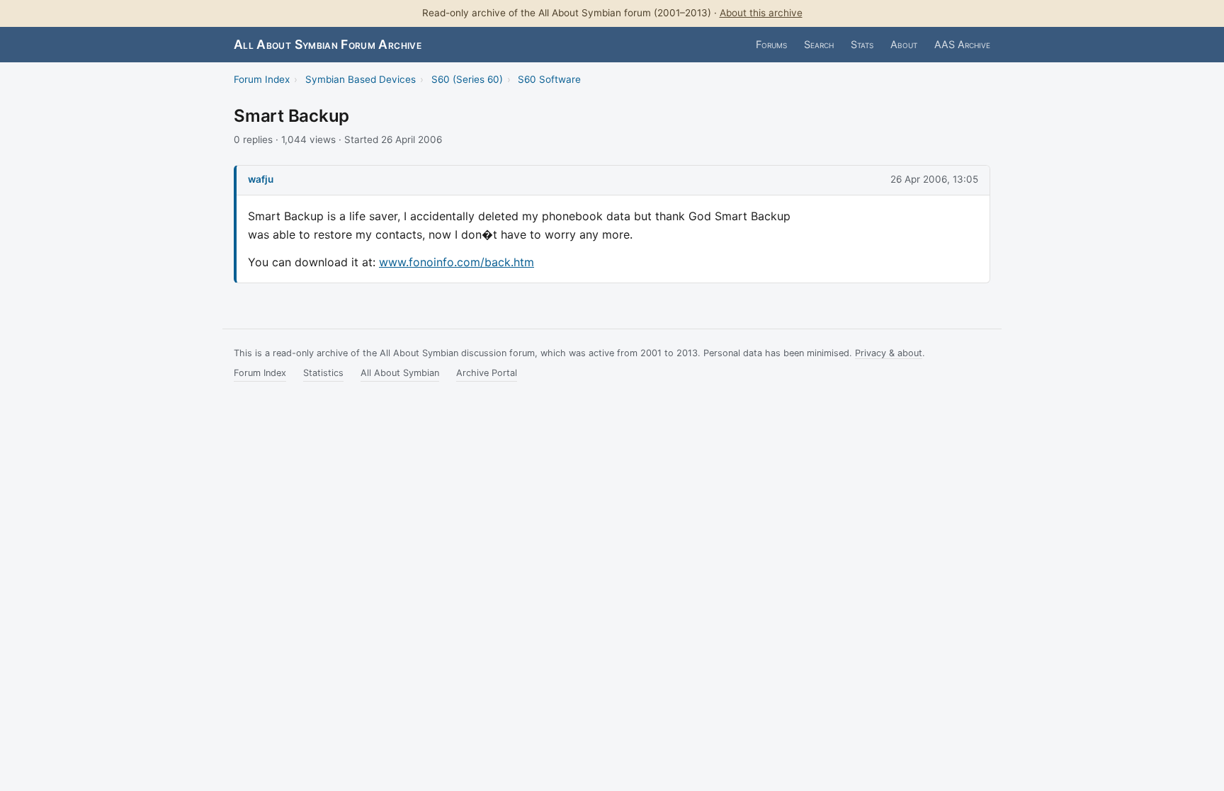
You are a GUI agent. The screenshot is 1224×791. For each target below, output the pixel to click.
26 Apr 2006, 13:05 (934, 179)
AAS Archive (962, 44)
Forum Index (262, 79)
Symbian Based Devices (360, 79)
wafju (260, 179)
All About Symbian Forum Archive (327, 44)
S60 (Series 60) (467, 79)
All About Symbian (400, 373)
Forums (771, 44)
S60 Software (549, 79)
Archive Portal (486, 373)
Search (819, 44)
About (903, 44)
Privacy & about (888, 353)
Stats (862, 44)
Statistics (323, 373)
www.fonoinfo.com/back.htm (456, 262)
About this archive (761, 12)
